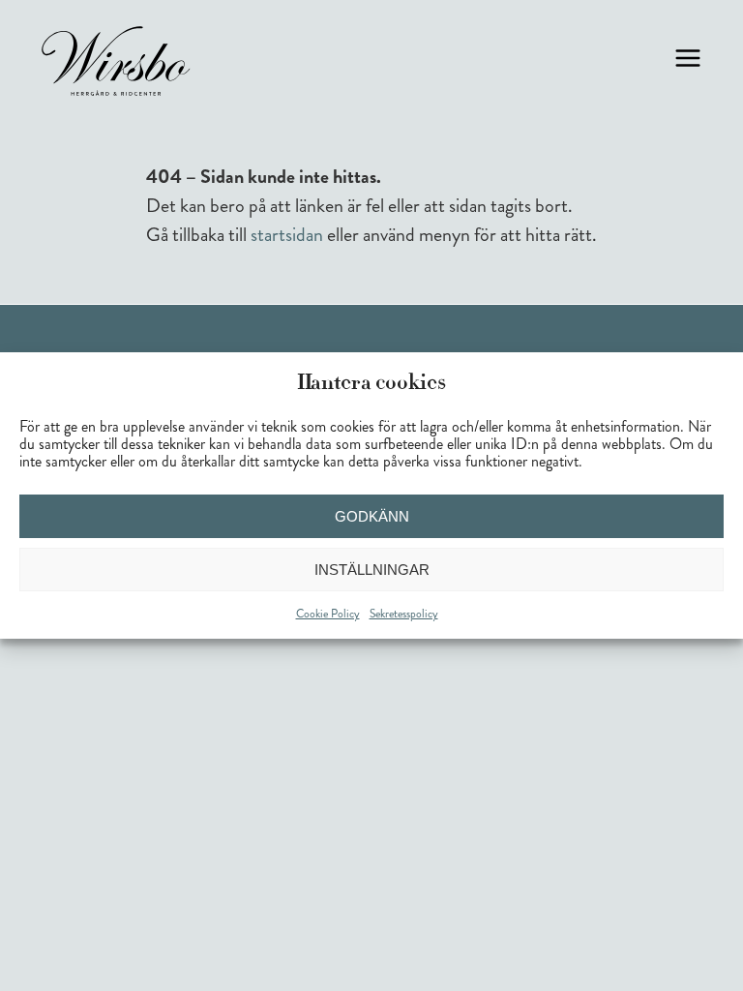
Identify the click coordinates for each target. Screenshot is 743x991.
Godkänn (372, 516)
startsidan (287, 235)
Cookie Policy (328, 614)
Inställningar (372, 569)
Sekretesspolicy (404, 614)
